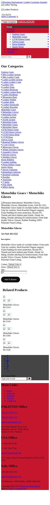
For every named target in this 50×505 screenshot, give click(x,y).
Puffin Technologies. (17, 489)
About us (11, 29)
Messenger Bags (9, 97)
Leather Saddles (9, 162)
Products (10, 32)
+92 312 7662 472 (9, 412)
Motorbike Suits (9, 114)
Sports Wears (18, 47)
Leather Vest (7, 84)
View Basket (6, 14)
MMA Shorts (8, 187)
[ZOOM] (5, 302)
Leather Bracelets (10, 107)
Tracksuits (6, 179)
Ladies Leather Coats (11, 82)
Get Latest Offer (8, 376)
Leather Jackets (9, 117)
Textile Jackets (8, 119)
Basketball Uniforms (11, 172)
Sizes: (3, 267)
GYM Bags (7, 137)
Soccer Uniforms (9, 169)
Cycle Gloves (8, 144)
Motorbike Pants (9, 122)
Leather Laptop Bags (11, 92)
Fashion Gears (18, 34)
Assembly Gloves (10, 152)
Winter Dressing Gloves (12, 149)
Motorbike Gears (19, 37)
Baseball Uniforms (10, 174)
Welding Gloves (9, 157)
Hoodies (6, 177)
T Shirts (5, 182)
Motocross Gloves (10, 147)
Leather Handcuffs (10, 104)
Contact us (11, 401)
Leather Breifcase (10, 89)
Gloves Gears (18, 42)
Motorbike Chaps (10, 124)
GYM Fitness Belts (10, 134)
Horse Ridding (18, 44)
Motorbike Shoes (10, 127)
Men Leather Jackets (11, 74)
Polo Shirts (7, 184)
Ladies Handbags (10, 94)
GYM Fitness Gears (21, 39)
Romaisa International (30, 486)
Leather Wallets (9, 99)
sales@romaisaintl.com (11, 422)
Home (9, 27)
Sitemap (10, 398)
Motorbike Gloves (10, 112)
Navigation (26, 21)
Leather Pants (8, 87)
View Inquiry (12, 49)
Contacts (10, 52)
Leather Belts (8, 102)
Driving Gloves (9, 154)
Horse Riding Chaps (11, 164)
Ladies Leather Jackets (12, 79)
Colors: (4, 264)
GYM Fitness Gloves (11, 132)
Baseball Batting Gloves (13, 142)
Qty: (3, 269)
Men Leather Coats (10, 77)
